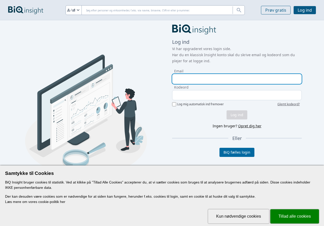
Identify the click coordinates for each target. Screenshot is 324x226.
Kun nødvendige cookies (238, 216)
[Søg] (239, 10)
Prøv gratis (275, 10)
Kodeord (181, 87)
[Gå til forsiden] (25, 10)
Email (179, 71)
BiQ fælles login (237, 152)
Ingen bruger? (237, 126)
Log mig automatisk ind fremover (200, 104)
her (62, 202)
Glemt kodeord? (288, 104)
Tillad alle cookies (294, 216)
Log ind (305, 10)
